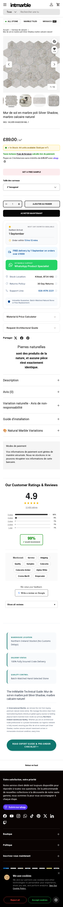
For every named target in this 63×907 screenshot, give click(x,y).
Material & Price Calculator (21, 316)
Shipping (44, 557)
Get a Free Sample (31, 172)
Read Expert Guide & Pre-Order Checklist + (31, 745)
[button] (58, 4)
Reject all (15, 900)
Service (31, 557)
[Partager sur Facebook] (22, 338)
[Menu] (5, 4)
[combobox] (31, 12)
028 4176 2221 (46, 290)
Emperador (40, 576)
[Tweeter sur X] (16, 338)
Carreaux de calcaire (19, 30)
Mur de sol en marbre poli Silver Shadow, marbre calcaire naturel (27, 32)
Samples (30, 563)
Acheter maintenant (32, 213)
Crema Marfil (23, 576)
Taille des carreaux (11, 180)
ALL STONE (13, 21)
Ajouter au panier (42, 204)
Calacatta (44, 563)
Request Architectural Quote (22, 327)
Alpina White (41, 570)
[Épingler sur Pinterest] (28, 338)
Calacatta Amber (23, 570)
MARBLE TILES (30, 21)
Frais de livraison (24, 154)
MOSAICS (49, 21)
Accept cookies (39, 900)
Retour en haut (31, 765)
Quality (18, 563)
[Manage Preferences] (56, 900)
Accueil (6, 30)
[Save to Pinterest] (54, 41)
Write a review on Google (31, 592)
